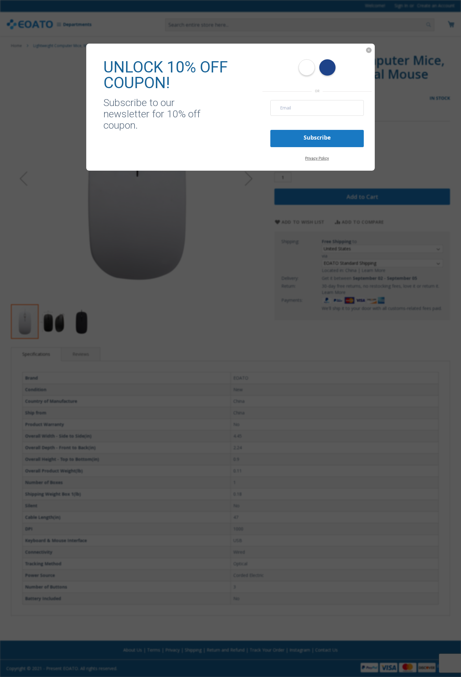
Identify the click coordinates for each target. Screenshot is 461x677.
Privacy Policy (317, 158)
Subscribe (317, 137)
